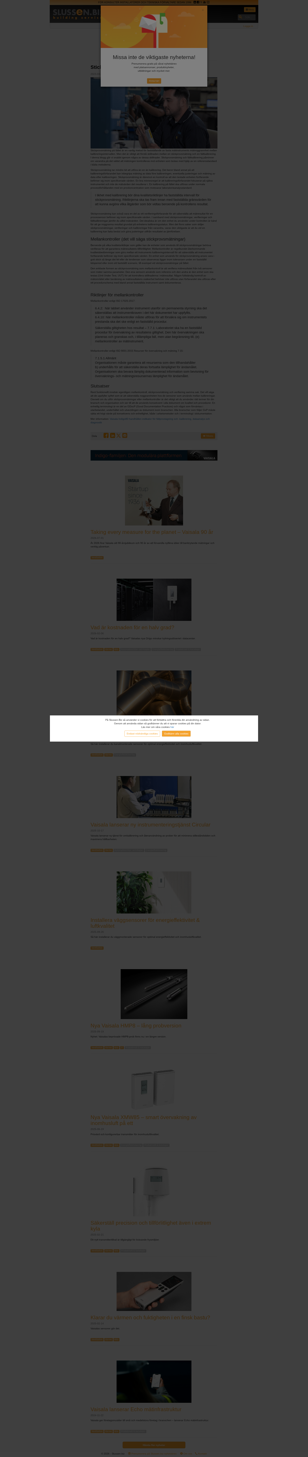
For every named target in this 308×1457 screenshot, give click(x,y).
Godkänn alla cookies (176, 733)
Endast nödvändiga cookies (142, 733)
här (172, 727)
